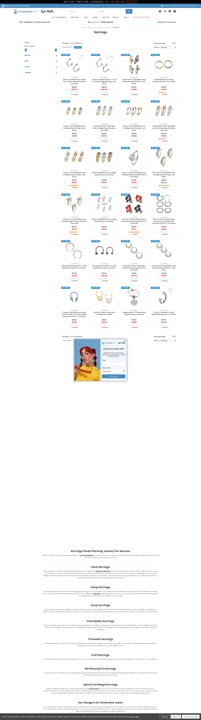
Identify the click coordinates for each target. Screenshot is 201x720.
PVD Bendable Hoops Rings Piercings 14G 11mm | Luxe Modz (164, 81)
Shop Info (195, 6)
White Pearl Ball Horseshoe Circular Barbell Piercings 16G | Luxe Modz (74, 267)
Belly (126, 17)
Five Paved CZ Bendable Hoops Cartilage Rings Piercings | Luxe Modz (164, 175)
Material (75, 17)
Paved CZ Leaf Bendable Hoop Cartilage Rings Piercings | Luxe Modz (74, 128)
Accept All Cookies (191, 716)
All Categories (59, 17)
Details (26, 6)
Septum (105, 17)
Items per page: (160, 43)
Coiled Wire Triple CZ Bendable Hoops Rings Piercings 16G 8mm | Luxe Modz (134, 268)
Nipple (116, 17)
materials (96, 594)
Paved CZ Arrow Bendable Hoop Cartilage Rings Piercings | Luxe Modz (134, 128)
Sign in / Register (171, 6)
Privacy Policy (134, 717)
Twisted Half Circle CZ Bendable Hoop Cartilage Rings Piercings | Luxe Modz (163, 128)
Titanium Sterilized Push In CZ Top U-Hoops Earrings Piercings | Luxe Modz (104, 82)
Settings (165, 716)
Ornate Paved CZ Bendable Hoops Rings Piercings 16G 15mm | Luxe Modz (163, 268)
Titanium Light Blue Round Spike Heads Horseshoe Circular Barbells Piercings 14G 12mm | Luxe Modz (74, 314)
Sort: (156, 47)
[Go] (129, 11)
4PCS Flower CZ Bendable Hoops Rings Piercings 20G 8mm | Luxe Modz (134, 82)
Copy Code (131, 2)
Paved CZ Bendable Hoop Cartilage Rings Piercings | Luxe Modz (104, 220)
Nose (95, 17)
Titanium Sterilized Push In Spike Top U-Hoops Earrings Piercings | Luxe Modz (74, 82)
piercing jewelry (86, 555)
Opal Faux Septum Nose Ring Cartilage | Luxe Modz (104, 313)
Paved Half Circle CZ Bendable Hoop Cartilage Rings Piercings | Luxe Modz (104, 128)
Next (77, 47)
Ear (86, 17)
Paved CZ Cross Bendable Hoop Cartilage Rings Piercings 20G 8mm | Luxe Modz (74, 221)
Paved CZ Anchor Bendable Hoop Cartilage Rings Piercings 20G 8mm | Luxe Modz (134, 175)
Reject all (175, 716)
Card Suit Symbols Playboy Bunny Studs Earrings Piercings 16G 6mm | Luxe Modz (134, 221)
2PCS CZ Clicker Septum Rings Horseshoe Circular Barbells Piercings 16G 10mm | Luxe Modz (163, 221)
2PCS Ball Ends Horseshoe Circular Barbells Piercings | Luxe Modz (104, 267)
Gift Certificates (184, 6)
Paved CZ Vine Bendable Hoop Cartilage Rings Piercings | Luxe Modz (74, 175)
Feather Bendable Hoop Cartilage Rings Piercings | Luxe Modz (104, 174)
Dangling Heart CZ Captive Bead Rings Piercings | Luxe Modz (134, 313)
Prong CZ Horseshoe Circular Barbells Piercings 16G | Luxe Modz (164, 313)
